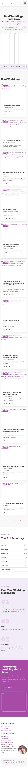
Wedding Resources (6, 727)
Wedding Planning (6, 730)
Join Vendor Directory (7, 744)
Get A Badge (4, 738)
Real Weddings (5, 728)
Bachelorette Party (15, 66)
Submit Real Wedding (7, 742)
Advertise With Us (6, 740)
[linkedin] (19, 762)
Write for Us (4, 736)
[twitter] (17, 762)
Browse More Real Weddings (14, 520)
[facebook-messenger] (21, 762)
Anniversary (5, 66)
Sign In (11, 3)
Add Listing (18, 3)
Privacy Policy (6, 762)
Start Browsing (8, 687)
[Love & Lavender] (2, 3)
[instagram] (24, 762)
